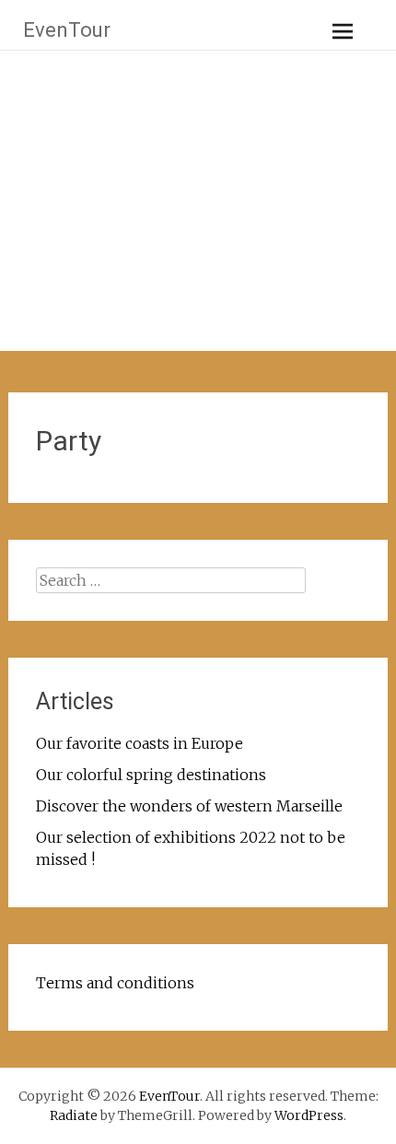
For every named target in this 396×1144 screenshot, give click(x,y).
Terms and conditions (115, 983)
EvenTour (67, 29)
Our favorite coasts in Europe (139, 743)
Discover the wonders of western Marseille (189, 806)
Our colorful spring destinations (151, 774)
